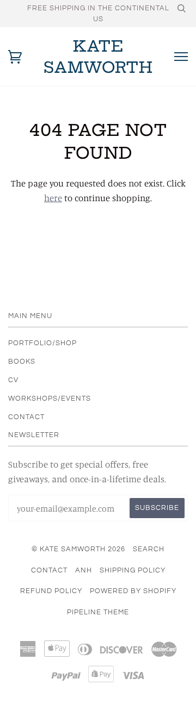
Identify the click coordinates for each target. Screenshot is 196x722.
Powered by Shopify (133, 591)
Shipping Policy (133, 570)
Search (148, 549)
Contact (26, 417)
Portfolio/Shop (42, 343)
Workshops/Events (49, 398)
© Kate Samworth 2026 (78, 549)
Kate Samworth (98, 56)
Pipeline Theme (98, 612)
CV (13, 380)
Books (21, 361)
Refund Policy (51, 591)
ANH (83, 570)
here (53, 197)
